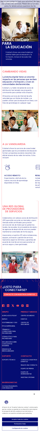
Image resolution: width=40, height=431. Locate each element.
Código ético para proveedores (9, 337)
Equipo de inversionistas (26, 373)
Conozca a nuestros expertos (29, 361)
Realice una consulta (29, 365)
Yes (32, 6)
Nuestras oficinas (27, 377)
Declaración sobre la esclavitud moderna (9, 344)
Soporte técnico (8, 360)
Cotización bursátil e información (10, 387)
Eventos (24, 319)
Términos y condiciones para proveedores (9, 331)
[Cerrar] (34, 394)
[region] (20, 410)
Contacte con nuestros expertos (19, 294)
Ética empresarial (8, 326)
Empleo (4, 319)
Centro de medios (27, 316)
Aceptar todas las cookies (20, 419)
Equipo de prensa (27, 369)
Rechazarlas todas (20, 424)
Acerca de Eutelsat (9, 316)
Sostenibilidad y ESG (9, 322)
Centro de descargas (25, 323)
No (35, 6)
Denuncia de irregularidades (8, 350)
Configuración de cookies (20, 428)
